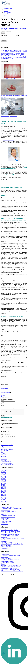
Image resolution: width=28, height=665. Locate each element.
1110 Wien (3, 484)
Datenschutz (4, 459)
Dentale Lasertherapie (6, 558)
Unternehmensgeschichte (7, 445)
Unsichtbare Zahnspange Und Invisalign (10, 566)
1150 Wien (3, 490)
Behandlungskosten (12, 54)
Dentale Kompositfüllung (7, 546)
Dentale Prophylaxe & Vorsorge (8, 511)
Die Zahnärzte (4, 450)
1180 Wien (3, 494)
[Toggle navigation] (9, 4)
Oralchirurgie (4, 519)
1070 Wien (3, 479)
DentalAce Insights (18, 50)
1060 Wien (3, 477)
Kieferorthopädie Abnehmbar (8, 515)
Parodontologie (4, 512)
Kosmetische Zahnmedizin (7, 562)
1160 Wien (3, 491)
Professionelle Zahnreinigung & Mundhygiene (12, 544)
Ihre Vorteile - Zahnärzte (7, 449)
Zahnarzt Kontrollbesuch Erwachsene (10, 534)
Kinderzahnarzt (16, 56)
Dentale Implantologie (6, 521)
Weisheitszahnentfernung (7, 561)
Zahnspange (4, 537)
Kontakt (6, 11)
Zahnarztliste (4, 29)
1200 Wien (3, 497)
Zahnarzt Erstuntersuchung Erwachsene (10, 531)
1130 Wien (3, 487)
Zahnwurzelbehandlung (6, 542)
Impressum (3, 456)
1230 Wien (3, 501)
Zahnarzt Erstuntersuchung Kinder (9, 530)
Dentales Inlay (4, 548)
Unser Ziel (3, 446)
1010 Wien (3, 470)
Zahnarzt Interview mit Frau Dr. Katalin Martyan (15, 28)
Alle (12, 58)
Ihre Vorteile (7, 6)
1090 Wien (3, 481)
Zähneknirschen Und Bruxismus (9, 568)
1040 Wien (3, 474)
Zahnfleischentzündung (6, 545)
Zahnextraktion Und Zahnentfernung (10, 559)
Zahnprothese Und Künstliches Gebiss (10, 569)
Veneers (3, 564)
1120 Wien (3, 486)
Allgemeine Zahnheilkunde (7, 507)
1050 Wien (3, 476)
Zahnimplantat (4, 557)
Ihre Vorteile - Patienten (6, 447)
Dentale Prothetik (5, 518)
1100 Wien (3, 483)
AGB (2, 457)
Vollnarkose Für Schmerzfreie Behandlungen (12, 571)
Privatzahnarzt (4, 524)
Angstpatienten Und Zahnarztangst (9, 535)
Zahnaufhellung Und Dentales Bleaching (11, 565)
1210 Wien (3, 498)
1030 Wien (3, 473)
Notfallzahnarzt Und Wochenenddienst (10, 555)
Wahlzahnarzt (4, 522)
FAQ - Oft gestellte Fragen (7, 464)
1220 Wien (3, 500)
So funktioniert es (8, 8)
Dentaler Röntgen (5, 554)
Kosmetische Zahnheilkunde (20, 57)
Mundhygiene (8, 56)
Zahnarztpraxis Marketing (15, 51)
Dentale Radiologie (5, 510)
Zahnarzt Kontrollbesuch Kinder (9, 532)
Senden (3, 415)
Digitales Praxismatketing (7, 50)
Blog (5, 9)
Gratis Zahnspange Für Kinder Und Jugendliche (12, 538)
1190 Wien (3, 495)
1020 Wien (3, 472)
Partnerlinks (3, 460)
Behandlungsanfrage (6, 461)
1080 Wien (3, 480)
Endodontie (3, 514)
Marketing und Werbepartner (13, 53)
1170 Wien (3, 493)
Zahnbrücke (4, 541)
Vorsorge (3, 56)
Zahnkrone (3, 539)
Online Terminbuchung (6, 463)
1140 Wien (3, 488)
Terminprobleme (21, 54)
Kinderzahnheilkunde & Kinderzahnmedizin (11, 508)
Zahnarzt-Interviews (5, 58)
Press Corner (4, 454)
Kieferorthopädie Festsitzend (8, 517)
